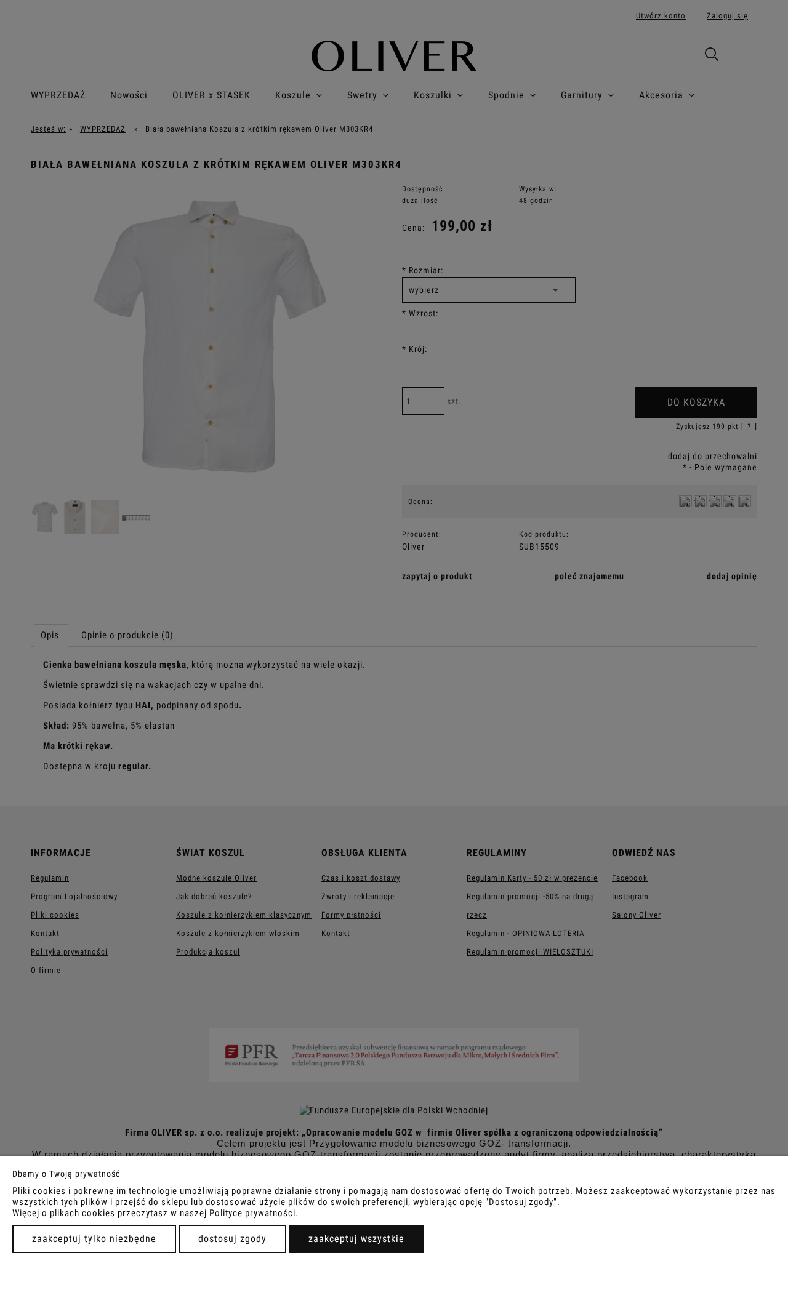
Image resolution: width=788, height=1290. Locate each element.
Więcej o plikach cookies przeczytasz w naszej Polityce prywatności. (155, 1213)
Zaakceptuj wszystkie (356, 1238)
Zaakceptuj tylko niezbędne (94, 1238)
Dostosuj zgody (232, 1238)
